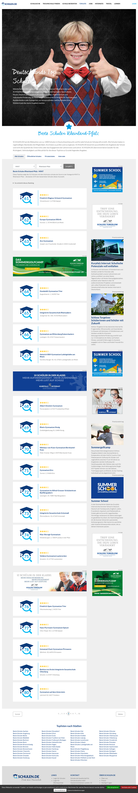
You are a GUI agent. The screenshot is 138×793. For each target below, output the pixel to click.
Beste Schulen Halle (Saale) (51, 747)
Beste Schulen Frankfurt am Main (53, 738)
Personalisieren (60, 790)
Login (134, 4)
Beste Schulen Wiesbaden (108, 753)
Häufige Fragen (106, 783)
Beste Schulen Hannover (50, 753)
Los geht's (69, 166)
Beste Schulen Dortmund (21, 753)
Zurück (17, 714)
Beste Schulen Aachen (20, 731)
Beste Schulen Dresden (21, 755)
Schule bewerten (69, 4)
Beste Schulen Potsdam (107, 742)
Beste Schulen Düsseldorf (50, 731)
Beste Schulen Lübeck (78, 742)
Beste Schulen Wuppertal (108, 755)
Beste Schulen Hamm (49, 751)
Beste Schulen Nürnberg (107, 733)
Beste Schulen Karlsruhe (50, 755)
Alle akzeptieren (113, 787)
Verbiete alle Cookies (129, 787)
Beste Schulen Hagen (49, 744)
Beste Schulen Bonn (20, 742)
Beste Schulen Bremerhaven (22, 749)
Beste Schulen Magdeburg (80, 749)
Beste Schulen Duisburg (21, 758)
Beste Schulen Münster (107, 731)
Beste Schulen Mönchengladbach (82, 755)
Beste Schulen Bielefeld (21, 738)
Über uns (104, 778)
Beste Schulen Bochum (21, 740)
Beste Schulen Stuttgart (107, 751)
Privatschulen (50, 156)
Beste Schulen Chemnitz (21, 751)
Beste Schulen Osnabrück (108, 740)
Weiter (120, 714)
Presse (103, 780)
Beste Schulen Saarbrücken (108, 747)
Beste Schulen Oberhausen (108, 736)
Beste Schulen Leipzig (78, 738)
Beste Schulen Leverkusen (79, 740)
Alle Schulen (19, 156)
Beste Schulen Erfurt (49, 733)
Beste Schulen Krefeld (78, 736)
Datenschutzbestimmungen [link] (76, 790)
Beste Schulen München (79, 760)
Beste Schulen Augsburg (21, 733)
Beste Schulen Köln (77, 733)
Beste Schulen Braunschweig (23, 744)
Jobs (91, 4)
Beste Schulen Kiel (77, 731)
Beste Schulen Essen (49, 736)
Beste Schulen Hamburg (50, 749)
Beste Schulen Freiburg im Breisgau (54, 740)
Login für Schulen (59, 778)
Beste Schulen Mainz (78, 751)
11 (79, 713)
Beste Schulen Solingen (107, 749)
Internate (99, 4)
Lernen (117, 4)
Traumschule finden (51, 4)
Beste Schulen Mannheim (79, 753)
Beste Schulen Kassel (49, 758)
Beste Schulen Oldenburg (108, 738)
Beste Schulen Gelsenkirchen (52, 742)
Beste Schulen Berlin (20, 736)
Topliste (82, 4)
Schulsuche (35, 4)
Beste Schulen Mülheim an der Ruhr (83, 758)
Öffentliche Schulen (34, 156)
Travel (109, 4)
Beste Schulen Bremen (20, 747)
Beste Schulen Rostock (107, 744)
